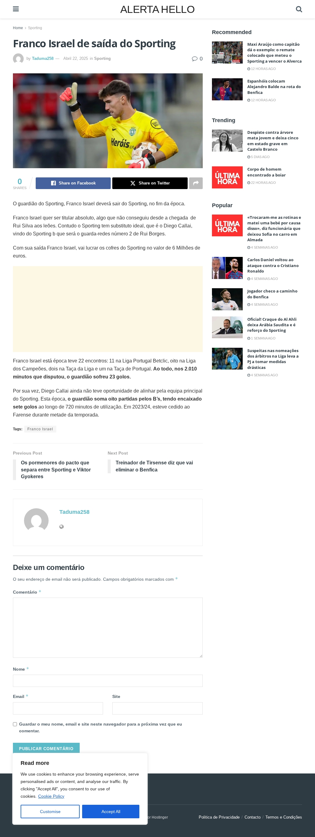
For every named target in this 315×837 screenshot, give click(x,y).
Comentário (27, 592)
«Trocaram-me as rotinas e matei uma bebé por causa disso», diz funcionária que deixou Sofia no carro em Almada (274, 228)
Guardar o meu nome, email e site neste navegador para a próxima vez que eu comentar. (100, 727)
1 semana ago (263, 338)
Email (21, 696)
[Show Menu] (16, 9)
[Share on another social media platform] (196, 183)
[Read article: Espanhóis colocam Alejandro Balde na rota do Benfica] (227, 89)
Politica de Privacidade (219, 817)
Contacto (253, 817)
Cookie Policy (51, 796)
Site (116, 696)
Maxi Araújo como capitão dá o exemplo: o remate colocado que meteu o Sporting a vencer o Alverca (274, 52)
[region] (80, 789)
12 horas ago (263, 69)
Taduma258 (43, 58)
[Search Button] (299, 9)
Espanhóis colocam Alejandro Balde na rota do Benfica (274, 86)
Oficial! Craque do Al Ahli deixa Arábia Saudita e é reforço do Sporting (272, 324)
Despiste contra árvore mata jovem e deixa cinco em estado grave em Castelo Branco (272, 141)
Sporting (35, 28)
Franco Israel (40, 429)
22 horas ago (263, 182)
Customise (50, 811)
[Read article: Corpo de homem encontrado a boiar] (227, 177)
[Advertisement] (108, 309)
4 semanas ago (264, 247)
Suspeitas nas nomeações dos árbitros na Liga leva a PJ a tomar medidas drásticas (273, 359)
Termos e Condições (283, 817)
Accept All (111, 811)
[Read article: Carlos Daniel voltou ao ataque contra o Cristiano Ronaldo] (227, 268)
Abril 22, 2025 (75, 58)
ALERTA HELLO (157, 9)
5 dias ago (260, 157)
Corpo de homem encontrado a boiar (266, 171)
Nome (21, 669)
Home (18, 28)
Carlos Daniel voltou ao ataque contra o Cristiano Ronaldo (273, 265)
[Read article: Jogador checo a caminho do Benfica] (227, 299)
